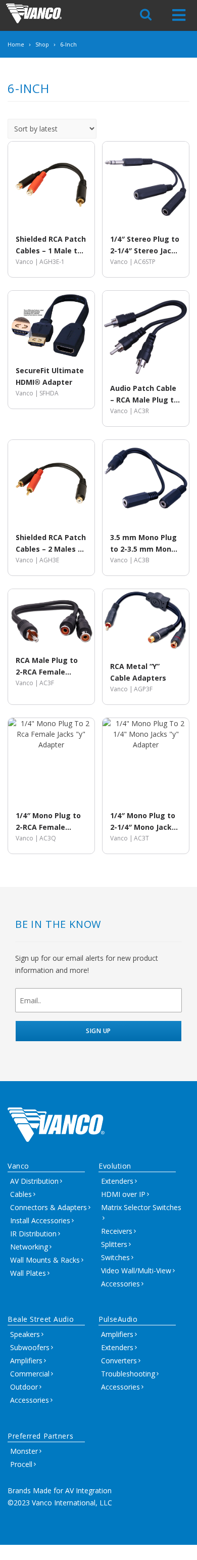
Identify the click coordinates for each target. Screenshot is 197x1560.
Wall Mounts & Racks (45, 1260)
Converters (119, 1360)
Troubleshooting (128, 1373)
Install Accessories (40, 1220)
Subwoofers (30, 1347)
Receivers (116, 1231)
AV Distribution (34, 1181)
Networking (29, 1247)
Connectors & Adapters (48, 1207)
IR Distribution (33, 1233)
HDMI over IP (123, 1194)
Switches (115, 1257)
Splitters (114, 1244)
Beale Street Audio (41, 1319)
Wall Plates (28, 1273)
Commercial (30, 1373)
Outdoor (24, 1387)
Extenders (117, 1181)
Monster (24, 1451)
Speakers (25, 1334)
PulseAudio (118, 1319)
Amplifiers (26, 1360)
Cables (21, 1194)
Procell (21, 1464)
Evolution (114, 1166)
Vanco (18, 1166)
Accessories (120, 1283)
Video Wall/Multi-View (136, 1270)
